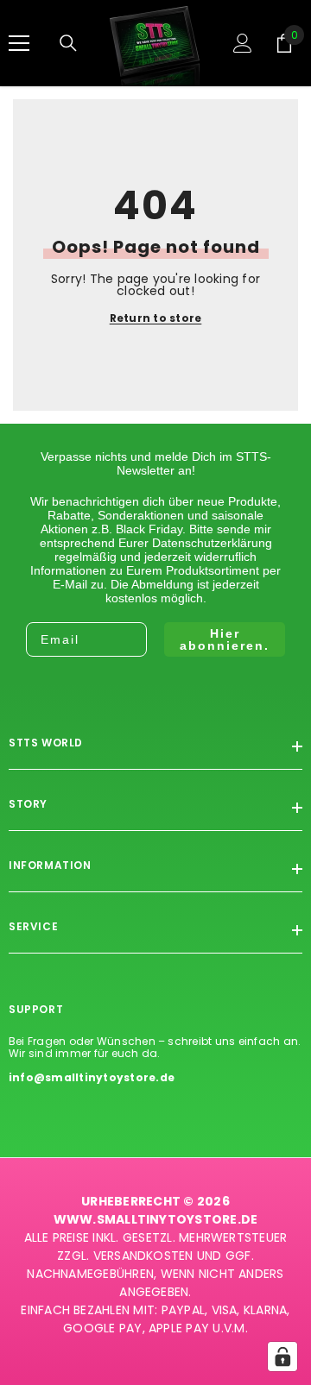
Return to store (156, 318)
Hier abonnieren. (225, 639)
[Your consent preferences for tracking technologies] (282, 1356)
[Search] (68, 43)
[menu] (19, 43)
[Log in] (242, 43)
